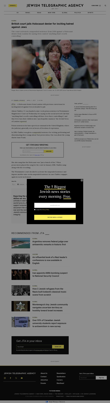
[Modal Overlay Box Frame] (55, 201)
